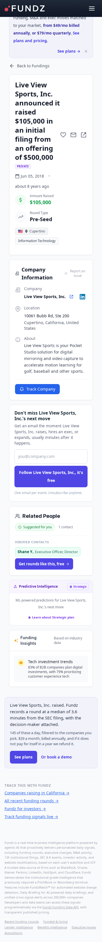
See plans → (69, 51)
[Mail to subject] (73, 135)
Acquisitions (13, 933)
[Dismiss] (86, 51)
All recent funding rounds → (32, 800)
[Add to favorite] (63, 135)
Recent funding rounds (22, 921)
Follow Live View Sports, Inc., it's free (51, 476)
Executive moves (84, 927)
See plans (23, 757)
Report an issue (77, 273)
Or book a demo (56, 757)
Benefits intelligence (52, 927)
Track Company (40, 389)
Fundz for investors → (25, 808)
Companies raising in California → (37, 793)
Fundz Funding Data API (60, 907)
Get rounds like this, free (41, 563)
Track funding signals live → (31, 816)
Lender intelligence (19, 927)
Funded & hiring (55, 921)
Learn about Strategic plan (53, 617)
